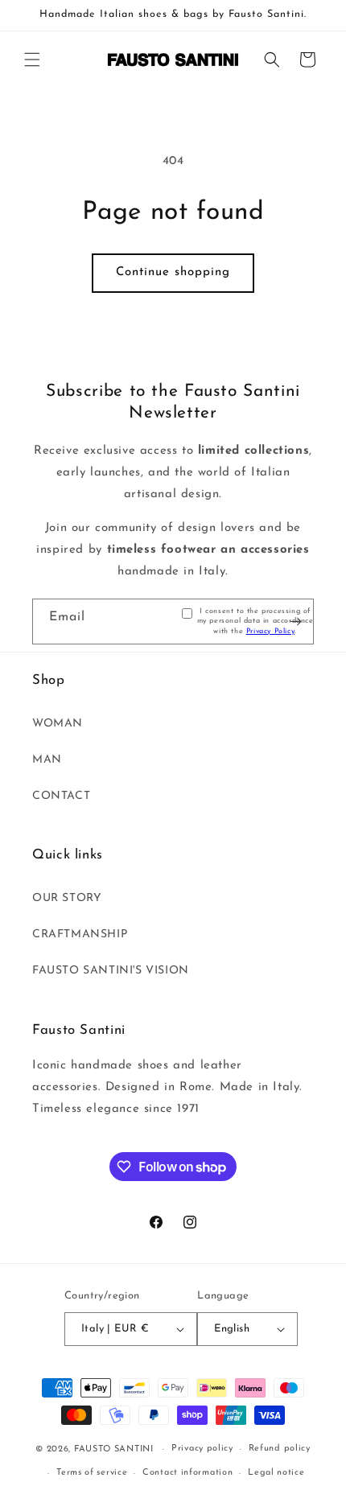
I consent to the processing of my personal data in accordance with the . (255, 621)
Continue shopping (173, 272)
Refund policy (280, 1448)
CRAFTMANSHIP (79, 934)
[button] (32, 59)
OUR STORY (66, 898)
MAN (47, 760)
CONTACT (61, 796)
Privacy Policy (270, 631)
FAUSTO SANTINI (114, 1449)
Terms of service (91, 1472)
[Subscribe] (295, 622)
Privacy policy (202, 1448)
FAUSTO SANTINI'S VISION (110, 971)
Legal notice (276, 1472)
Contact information (187, 1472)
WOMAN (57, 724)
